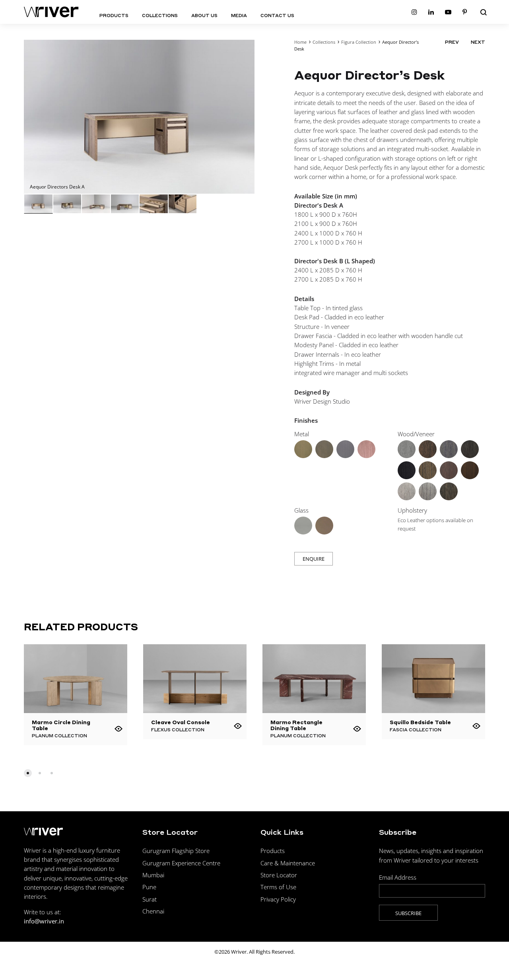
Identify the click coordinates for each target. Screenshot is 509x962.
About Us (204, 15)
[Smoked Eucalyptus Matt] (428, 470)
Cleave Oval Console (180, 722)
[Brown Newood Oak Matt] (428, 491)
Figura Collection (358, 42)
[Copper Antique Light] (366, 449)
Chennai (153, 911)
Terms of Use (278, 887)
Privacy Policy (278, 899)
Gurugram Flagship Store (176, 851)
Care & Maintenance (287, 863)
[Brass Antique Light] (303, 449)
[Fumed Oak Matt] (449, 470)
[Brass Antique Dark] (324, 449)
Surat (149, 899)
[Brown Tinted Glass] (324, 525)
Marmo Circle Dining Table (61, 725)
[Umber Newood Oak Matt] (407, 491)
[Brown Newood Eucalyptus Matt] (428, 449)
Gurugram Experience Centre (181, 863)
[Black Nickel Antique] (345, 449)
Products (113, 15)
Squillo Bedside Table (420, 722)
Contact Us (277, 15)
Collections (160, 15)
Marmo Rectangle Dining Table (296, 725)
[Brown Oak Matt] (470, 449)
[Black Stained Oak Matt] (407, 470)
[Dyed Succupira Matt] (449, 491)
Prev (452, 42)
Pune (149, 887)
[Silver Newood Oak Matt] (407, 449)
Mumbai (153, 875)
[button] (28, 773)
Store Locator (278, 875)
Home (300, 42)
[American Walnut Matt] (470, 470)
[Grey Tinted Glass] (303, 525)
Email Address (397, 877)
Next (478, 42)
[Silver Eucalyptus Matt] (449, 449)
